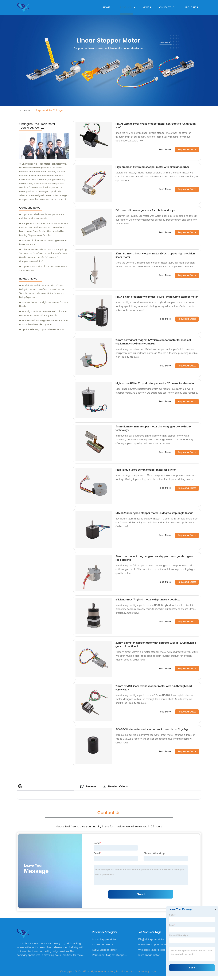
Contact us (166, 7)
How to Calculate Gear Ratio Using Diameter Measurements (43, 242)
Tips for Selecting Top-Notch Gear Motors (43, 329)
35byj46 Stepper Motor (150, 939)
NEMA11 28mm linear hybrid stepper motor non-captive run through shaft (156, 125)
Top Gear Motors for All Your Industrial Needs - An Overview (43, 268)
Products (126, 7)
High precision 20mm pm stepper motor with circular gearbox (152, 167)
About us (190, 7)
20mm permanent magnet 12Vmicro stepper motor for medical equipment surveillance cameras (153, 342)
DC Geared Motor (102, 944)
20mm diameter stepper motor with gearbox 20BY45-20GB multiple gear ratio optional (156, 644)
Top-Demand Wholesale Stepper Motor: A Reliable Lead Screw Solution (42, 216)
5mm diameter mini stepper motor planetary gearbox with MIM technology (153, 428)
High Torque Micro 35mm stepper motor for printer (146, 470)
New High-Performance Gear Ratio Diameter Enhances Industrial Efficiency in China (43, 313)
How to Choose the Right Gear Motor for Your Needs (43, 304)
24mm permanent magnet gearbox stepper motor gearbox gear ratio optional (154, 558)
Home (106, 7)
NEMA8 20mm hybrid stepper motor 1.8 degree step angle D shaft (154, 513)
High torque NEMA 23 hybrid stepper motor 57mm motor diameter (155, 383)
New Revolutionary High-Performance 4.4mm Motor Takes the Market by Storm (43, 322)
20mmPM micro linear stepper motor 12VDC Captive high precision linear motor (155, 255)
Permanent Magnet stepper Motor (108, 955)
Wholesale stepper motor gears (152, 944)
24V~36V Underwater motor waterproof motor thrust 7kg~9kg (152, 729)
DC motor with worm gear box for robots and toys (145, 210)
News (146, 7)
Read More (165, 149)
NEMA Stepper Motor (104, 950)
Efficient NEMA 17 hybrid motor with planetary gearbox (148, 600)
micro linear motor (148, 955)
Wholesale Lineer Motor (151, 950)
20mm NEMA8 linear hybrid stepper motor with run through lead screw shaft (154, 688)
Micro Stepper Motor (104, 939)
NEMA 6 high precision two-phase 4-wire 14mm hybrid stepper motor (157, 297)
